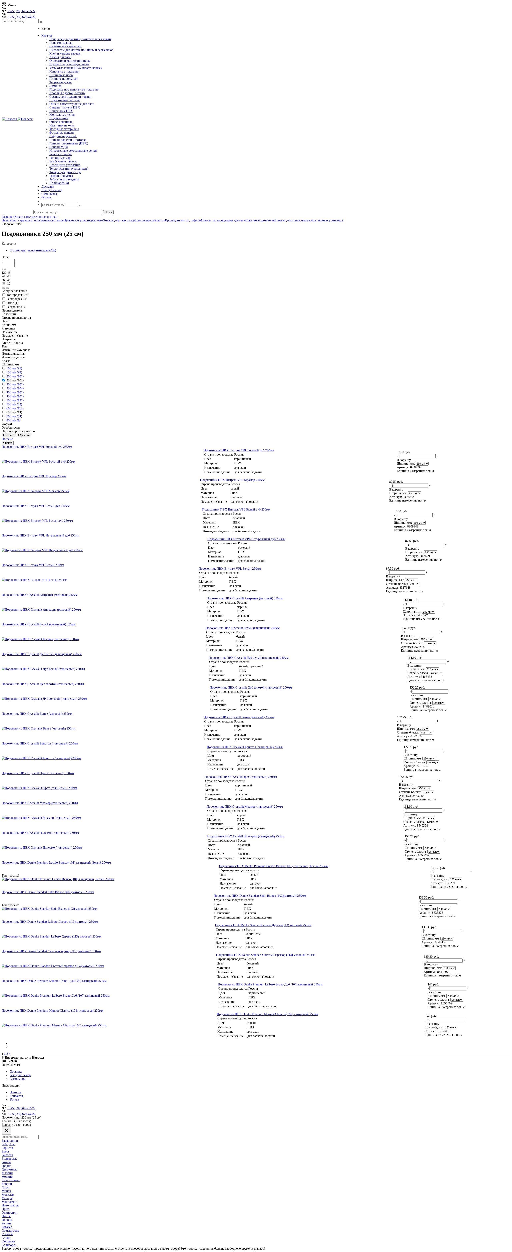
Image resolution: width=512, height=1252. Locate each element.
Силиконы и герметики (65, 46)
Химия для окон (60, 57)
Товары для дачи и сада (65, 172)
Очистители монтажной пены (69, 60)
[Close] (6, 1131)
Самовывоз (17, 1078)
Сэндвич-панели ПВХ (64, 107)
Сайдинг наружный (63, 136)
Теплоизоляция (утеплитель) (68, 168)
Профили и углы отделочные (69, 64)
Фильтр (7, 442)
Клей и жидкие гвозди (64, 53)
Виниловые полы (61, 75)
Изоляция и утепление (64, 165)
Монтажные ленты (62, 114)
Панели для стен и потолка (67, 139)
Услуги (14, 1099)
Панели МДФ (58, 147)
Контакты (16, 1096)
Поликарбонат (59, 183)
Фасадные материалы (64, 129)
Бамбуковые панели (62, 161)
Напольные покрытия (64, 71)
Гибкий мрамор (60, 157)
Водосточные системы (64, 100)
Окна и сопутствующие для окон (71, 103)
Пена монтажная (60, 42)
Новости (15, 1092)
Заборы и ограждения (64, 179)
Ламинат (55, 86)
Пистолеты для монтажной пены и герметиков (81, 50)
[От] (3, 288)
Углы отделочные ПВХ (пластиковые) (75, 68)
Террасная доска (60, 82)
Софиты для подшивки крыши (70, 96)
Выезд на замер (20, 1075)
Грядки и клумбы (61, 175)
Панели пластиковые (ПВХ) (68, 143)
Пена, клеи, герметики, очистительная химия (80, 39)
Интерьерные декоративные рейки (73, 150)
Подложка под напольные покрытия (74, 89)
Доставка (16, 1071)
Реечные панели (60, 154)
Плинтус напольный (63, 78)
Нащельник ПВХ (61, 111)
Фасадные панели (61, 132)
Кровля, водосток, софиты (67, 93)
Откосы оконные (60, 121)
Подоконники (58, 118)
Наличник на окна (62, 125)
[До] (7, 288)
